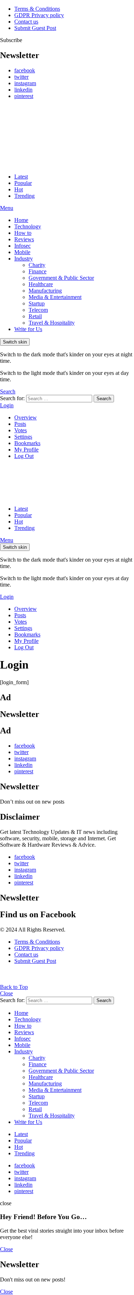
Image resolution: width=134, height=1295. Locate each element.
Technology (27, 226)
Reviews (24, 239)
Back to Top (14, 987)
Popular (23, 183)
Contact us (26, 22)
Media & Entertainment (55, 297)
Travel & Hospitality (52, 323)
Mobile (22, 252)
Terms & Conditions (37, 9)
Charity (37, 265)
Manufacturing (45, 291)
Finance (37, 271)
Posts (20, 424)
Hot (18, 189)
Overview (25, 417)
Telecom (38, 310)
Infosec (22, 246)
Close (6, 993)
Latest (21, 177)
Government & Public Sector (61, 278)
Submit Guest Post (35, 28)
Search (103, 398)
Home (21, 220)
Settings (23, 437)
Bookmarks (27, 443)
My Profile (26, 450)
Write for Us (28, 329)
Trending (24, 196)
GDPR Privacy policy (39, 15)
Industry (23, 259)
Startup (37, 303)
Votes (20, 430)
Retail (35, 316)
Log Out (24, 456)
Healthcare (41, 284)
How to (22, 233)
